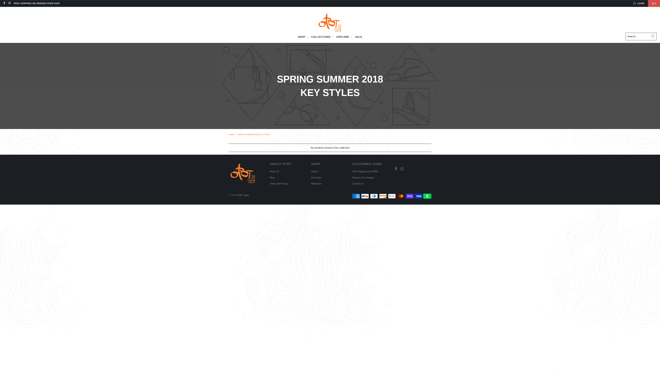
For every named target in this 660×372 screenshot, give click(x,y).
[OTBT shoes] (330, 21)
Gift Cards (316, 177)
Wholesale (316, 183)
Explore (343, 36)
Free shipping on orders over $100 (37, 3)
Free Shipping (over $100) (365, 171)
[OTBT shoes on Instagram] (9, 3)
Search (314, 171)
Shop (302, 36)
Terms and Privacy (279, 183)
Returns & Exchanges (363, 177)
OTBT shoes (242, 195)
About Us (274, 171)
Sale (358, 36)
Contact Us (358, 183)
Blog (272, 177)
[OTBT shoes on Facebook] (4, 3)
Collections (321, 36)
